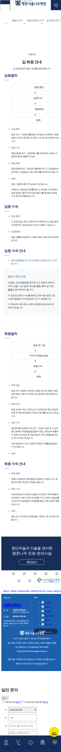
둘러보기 (32, 562)
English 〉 (45, 631)
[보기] (18, 702)
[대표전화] (56, 5)
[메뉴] (5, 5)
